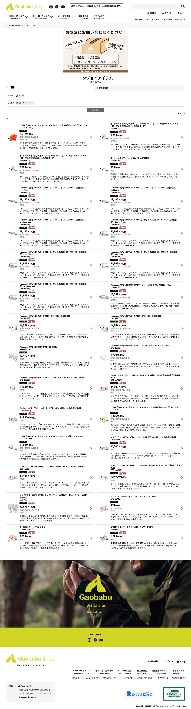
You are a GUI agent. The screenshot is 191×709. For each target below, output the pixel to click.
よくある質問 (167, 19)
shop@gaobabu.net (27, 697)
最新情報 (138, 19)
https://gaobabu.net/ (95, 612)
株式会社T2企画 (25, 686)
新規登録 (153, 13)
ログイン (168, 13)
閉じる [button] (182, 113)
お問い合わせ (180, 19)
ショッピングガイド (152, 19)
